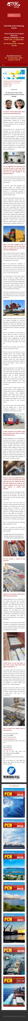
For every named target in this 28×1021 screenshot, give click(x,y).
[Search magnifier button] (19, 15)
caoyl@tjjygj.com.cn (8, 749)
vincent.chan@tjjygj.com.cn (10, 739)
